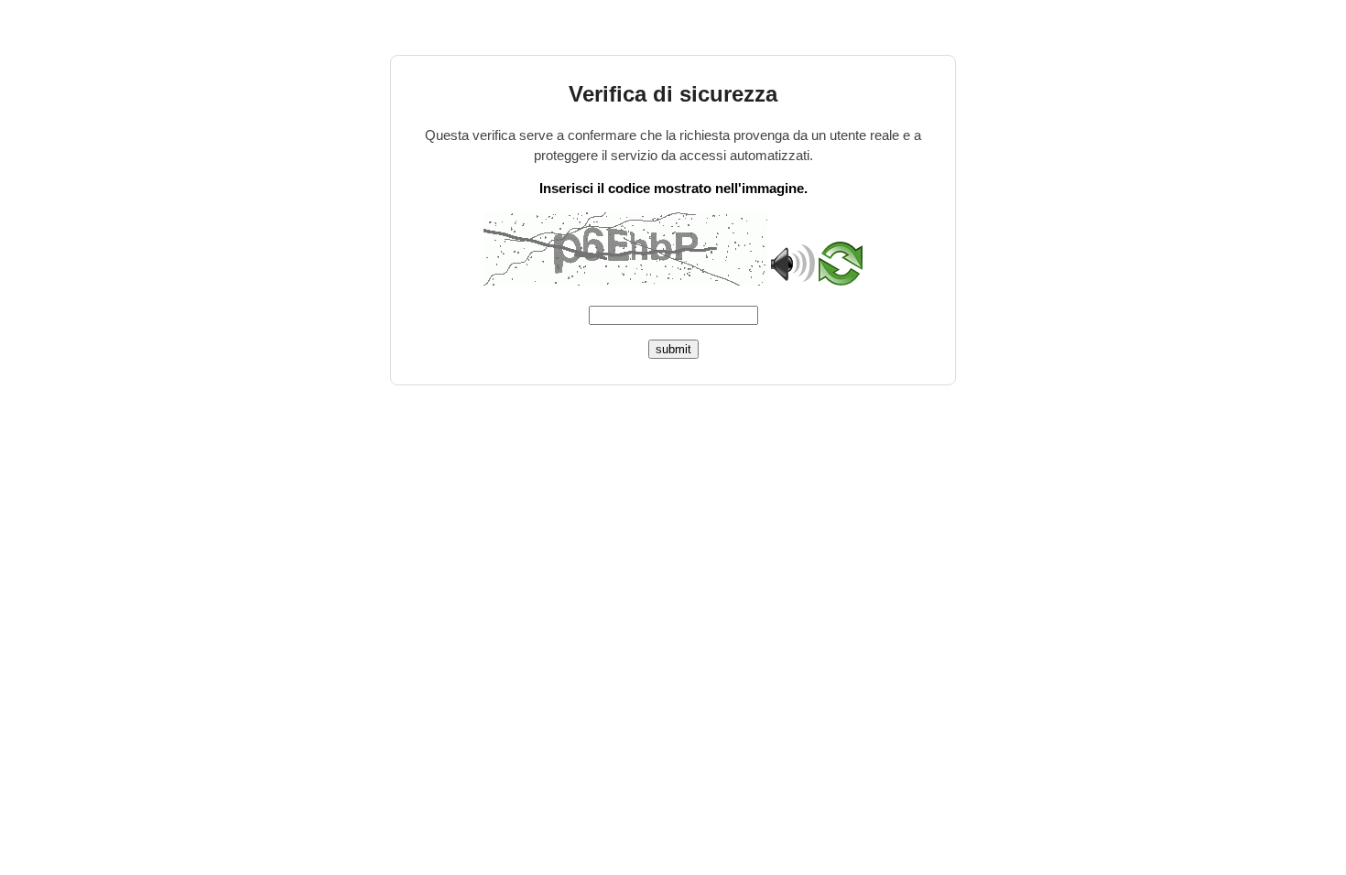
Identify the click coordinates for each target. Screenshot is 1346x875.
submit (673, 349)
